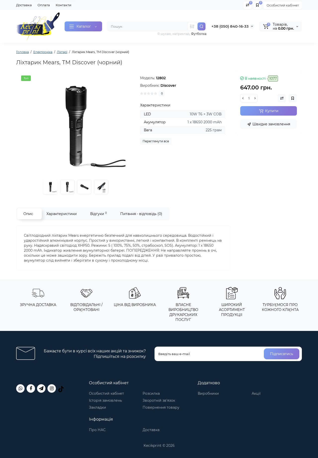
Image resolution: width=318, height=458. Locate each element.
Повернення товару (161, 407)
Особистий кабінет (283, 5)
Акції (256, 393)
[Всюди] (192, 26)
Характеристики (61, 214)
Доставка (24, 5)
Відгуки (98, 213)
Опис (28, 214)
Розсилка (151, 393)
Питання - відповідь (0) (141, 214)
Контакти (63, 5)
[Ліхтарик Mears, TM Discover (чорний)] (75, 125)
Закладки (97, 407)
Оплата (44, 5)
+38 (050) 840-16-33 (230, 26)
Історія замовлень (105, 400)
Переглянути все (156, 141)
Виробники (208, 393)
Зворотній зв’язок (159, 400)
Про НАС (97, 430)
